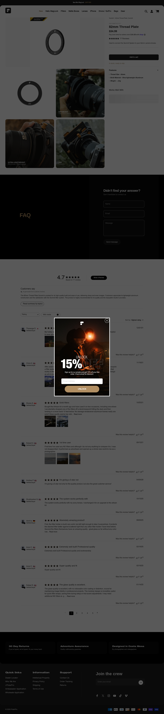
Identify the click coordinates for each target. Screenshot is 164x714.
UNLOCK (82, 389)
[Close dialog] (107, 321)
